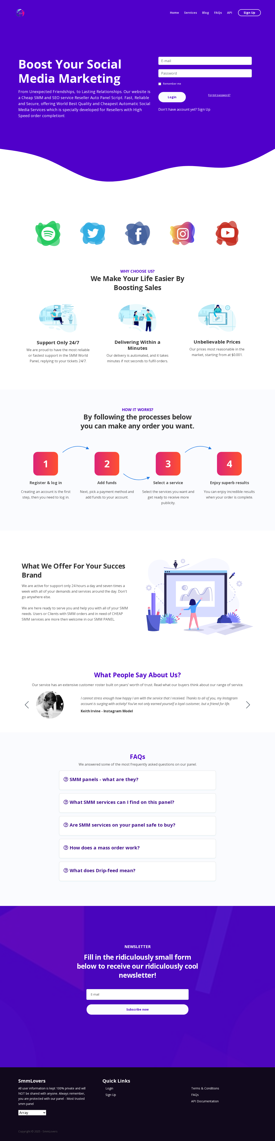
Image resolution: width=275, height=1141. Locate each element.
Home (174, 13)
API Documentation (205, 1101)
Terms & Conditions (205, 1088)
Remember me (172, 84)
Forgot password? (219, 95)
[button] (248, 705)
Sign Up (249, 13)
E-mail (95, 994)
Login (172, 97)
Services (190, 13)
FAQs (218, 13)
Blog (205, 13)
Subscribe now (137, 1009)
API (229, 13)
